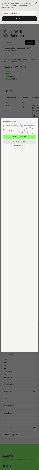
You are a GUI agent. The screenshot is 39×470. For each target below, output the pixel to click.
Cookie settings (19, 145)
